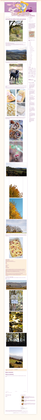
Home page (16, 391)
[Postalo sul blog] (15, 369)
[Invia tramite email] (14, 369)
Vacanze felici (25, 399)
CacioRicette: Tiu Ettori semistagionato (32, 49)
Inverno (9, 370)
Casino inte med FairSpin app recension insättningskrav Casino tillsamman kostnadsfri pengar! (32, 90)
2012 (29, 65)
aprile (30, 60)
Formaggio (30, 70)
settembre (31, 55)
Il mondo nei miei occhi (31, 20)
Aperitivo (35, 68)
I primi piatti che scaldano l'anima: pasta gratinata (32, 50)
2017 (29, 42)
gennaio (30, 63)
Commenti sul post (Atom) (9, 392)
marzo (30, 61)
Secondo (31, 76)
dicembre (31, 46)
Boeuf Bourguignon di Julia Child (27, 396)
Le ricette (30, 19)
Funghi (33, 70)
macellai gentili (10, 235)
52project (30, 68)
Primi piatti (11, 370)
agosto (30, 56)
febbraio (30, 62)
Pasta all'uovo (31, 72)
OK (40, 0)
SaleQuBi (30, 117)
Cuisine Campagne (31, 95)
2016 (29, 43)
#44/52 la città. (31, 52)
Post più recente (7, 391)
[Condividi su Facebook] (16, 369)
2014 (29, 45)
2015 (29, 44)
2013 (29, 64)
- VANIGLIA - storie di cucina (32, 83)
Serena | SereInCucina (10, 369)
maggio (30, 59)
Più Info (38, 0)
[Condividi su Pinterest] (17, 369)
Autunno (8, 370)
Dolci (29, 69)
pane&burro (30, 101)
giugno (30, 58)
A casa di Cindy (30, 112)
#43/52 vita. (31, 53)
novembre (31, 47)
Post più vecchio (25, 391)
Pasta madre (34, 72)
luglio (30, 57)
